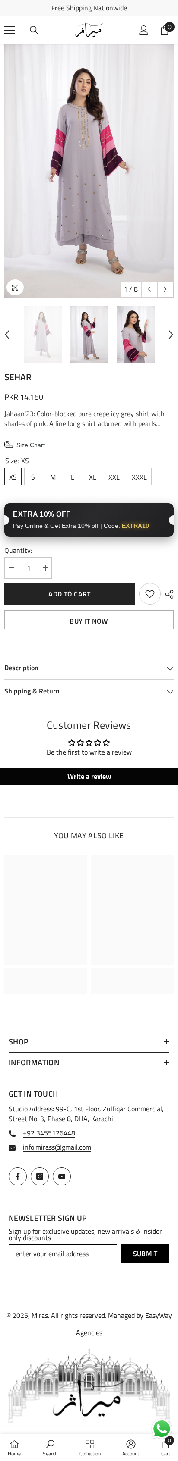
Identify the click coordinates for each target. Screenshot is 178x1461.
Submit (145, 1253)
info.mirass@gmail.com (57, 1147)
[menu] (9, 30)
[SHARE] (167, 594)
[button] (149, 289)
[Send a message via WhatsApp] (162, 1429)
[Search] (34, 30)
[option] (89, 8)
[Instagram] (40, 1176)
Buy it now (89, 621)
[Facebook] (18, 1176)
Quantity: (18, 550)
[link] (45, 981)
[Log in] (144, 30)
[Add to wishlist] (150, 594)
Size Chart (30, 445)
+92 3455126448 (49, 1133)
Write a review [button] (89, 776)
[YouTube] (62, 1176)
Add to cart (69, 594)
